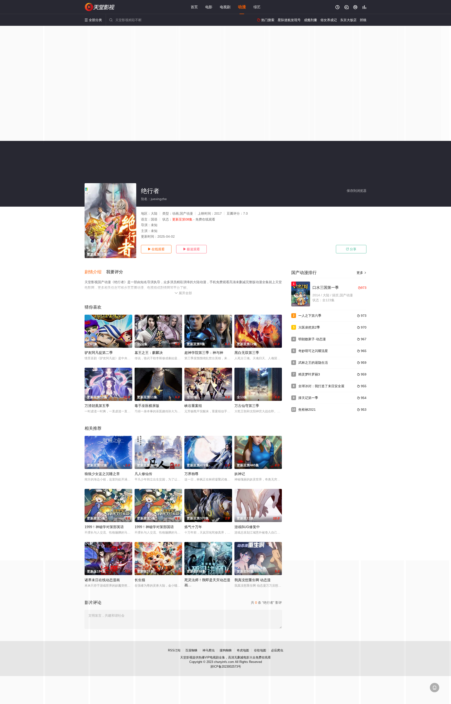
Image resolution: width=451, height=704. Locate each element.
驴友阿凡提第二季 (99, 353)
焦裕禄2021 (307, 409)
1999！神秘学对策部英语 (104, 527)
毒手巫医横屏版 (147, 406)
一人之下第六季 (309, 315)
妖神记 (239, 474)
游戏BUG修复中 (247, 527)
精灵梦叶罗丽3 (309, 374)
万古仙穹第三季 (246, 406)
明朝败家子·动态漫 (312, 339)
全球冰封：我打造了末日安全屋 (321, 386)
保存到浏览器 (356, 191)
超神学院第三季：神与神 (203, 353)
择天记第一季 (308, 398)
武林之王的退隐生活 (313, 362)
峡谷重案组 (193, 406)
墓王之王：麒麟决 (149, 353)
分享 (351, 249)
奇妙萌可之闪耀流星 (313, 351)
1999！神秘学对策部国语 (154, 527)
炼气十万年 (193, 527)
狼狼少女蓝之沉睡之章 (102, 474)
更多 (361, 273)
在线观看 (156, 249)
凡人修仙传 (143, 474)
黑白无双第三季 (246, 353)
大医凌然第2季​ (309, 327)
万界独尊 (191, 474)
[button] (95, 272)
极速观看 (191, 249)
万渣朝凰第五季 (97, 406)
